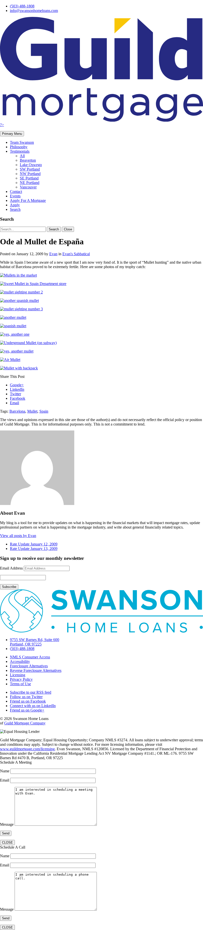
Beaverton (28, 160)
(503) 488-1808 (22, 6)
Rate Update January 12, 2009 (33, 544)
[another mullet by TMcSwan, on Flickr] (13, 317)
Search (15, 209)
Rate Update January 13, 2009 (33, 548)
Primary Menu (12, 134)
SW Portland (30, 169)
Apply (15, 205)
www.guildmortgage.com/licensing (27, 749)
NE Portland (29, 182)
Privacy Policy (21, 679)
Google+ (17, 385)
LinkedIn (17, 389)
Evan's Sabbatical (76, 254)
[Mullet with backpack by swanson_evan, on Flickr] (19, 368)
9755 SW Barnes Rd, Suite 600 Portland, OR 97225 (34, 642)
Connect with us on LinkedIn (33, 706)
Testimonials (19, 151)
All (22, 156)
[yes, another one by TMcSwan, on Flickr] (14, 334)
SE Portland (29, 178)
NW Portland (30, 174)
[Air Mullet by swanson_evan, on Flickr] (10, 360)
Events (15, 196)
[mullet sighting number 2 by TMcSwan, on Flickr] (21, 292)
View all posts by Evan (18, 536)
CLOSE (7, 842)
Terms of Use (20, 684)
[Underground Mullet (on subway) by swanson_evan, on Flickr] (28, 343)
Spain (43, 411)
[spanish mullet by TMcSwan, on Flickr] (13, 326)
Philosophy (18, 147)
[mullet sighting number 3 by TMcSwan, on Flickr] (21, 309)
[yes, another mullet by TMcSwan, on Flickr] (16, 351)
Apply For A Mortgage (28, 200)
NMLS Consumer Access (30, 657)
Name (5, 771)
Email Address (11, 568)
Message (7, 824)
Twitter (15, 394)
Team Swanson (22, 142)
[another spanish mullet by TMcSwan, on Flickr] (19, 300)
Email (14, 403)
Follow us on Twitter (26, 697)
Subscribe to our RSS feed (30, 692)
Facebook (17, 398)
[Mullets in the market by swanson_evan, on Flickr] (18, 275)
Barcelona (17, 411)
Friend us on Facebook (28, 701)
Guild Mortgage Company (25, 723)
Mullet (32, 411)
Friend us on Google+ (27, 710)
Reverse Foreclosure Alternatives (35, 670)
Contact (16, 191)
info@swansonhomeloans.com (34, 10)
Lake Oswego (31, 165)
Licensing (17, 675)
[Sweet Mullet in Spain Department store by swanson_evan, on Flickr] (33, 284)
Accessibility (20, 661)
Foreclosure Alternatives (29, 666)
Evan (53, 254)
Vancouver (28, 187)
